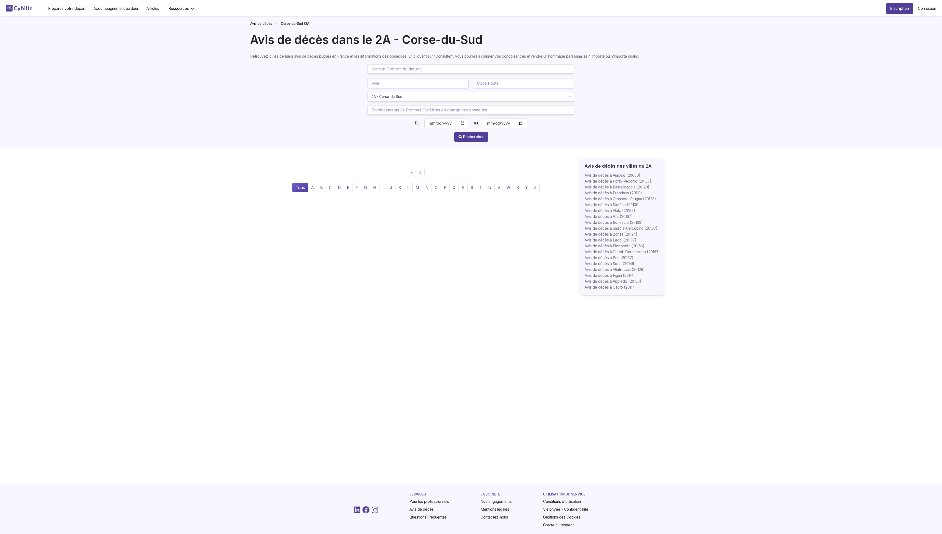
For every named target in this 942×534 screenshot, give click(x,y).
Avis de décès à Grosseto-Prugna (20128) (620, 199)
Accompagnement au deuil (116, 8)
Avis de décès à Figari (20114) (610, 275)
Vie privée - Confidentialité (565, 509)
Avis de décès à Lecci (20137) (610, 240)
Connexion (927, 8)
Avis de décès (261, 24)
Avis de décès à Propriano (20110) (613, 193)
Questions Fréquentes (428, 517)
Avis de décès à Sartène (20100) (612, 204)
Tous (300, 187)
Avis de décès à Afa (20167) (609, 216)
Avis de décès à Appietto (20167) (613, 281)
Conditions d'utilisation (562, 501)
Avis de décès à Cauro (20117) (610, 287)
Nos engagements (496, 501)
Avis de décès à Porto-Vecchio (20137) (618, 181)
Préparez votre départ (67, 8)
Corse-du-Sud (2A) (296, 24)
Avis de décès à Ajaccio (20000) (612, 175)
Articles (152, 8)
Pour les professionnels (429, 501)
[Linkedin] (357, 510)
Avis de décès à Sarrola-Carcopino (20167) (621, 228)
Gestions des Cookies (561, 517)
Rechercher (473, 136)
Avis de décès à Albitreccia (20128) (615, 269)
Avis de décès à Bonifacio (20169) (614, 222)
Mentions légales (495, 509)
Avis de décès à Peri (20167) (609, 257)
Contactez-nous (494, 517)
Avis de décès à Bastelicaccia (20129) (617, 187)
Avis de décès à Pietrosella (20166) (614, 246)
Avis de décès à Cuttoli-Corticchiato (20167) (622, 252)
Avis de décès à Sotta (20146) (610, 263)
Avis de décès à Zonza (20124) (611, 234)
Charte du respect (558, 525)
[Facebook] (366, 510)
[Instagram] (375, 510)
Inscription (899, 8)
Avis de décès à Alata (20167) (610, 210)
